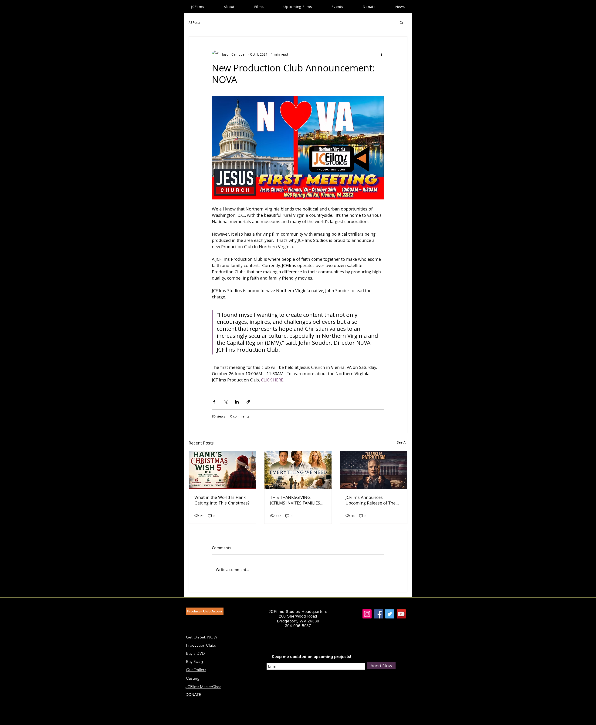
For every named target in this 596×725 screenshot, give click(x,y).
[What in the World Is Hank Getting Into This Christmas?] (222, 470)
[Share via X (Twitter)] (225, 402)
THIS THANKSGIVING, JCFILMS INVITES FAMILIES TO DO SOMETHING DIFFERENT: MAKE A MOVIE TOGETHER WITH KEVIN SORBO (296, 500)
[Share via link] (248, 402)
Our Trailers (196, 669)
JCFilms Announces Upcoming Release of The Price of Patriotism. (370, 500)
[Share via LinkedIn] (237, 402)
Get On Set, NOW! (202, 637)
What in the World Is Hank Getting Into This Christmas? (222, 500)
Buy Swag (194, 661)
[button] (401, 22)
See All (402, 442)
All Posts (194, 22)
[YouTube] (401, 613)
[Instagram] (367, 613)
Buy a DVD (195, 653)
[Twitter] (389, 613)
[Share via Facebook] (214, 402)
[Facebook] (378, 613)
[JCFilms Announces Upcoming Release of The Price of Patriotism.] (373, 470)
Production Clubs (201, 645)
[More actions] (381, 54)
